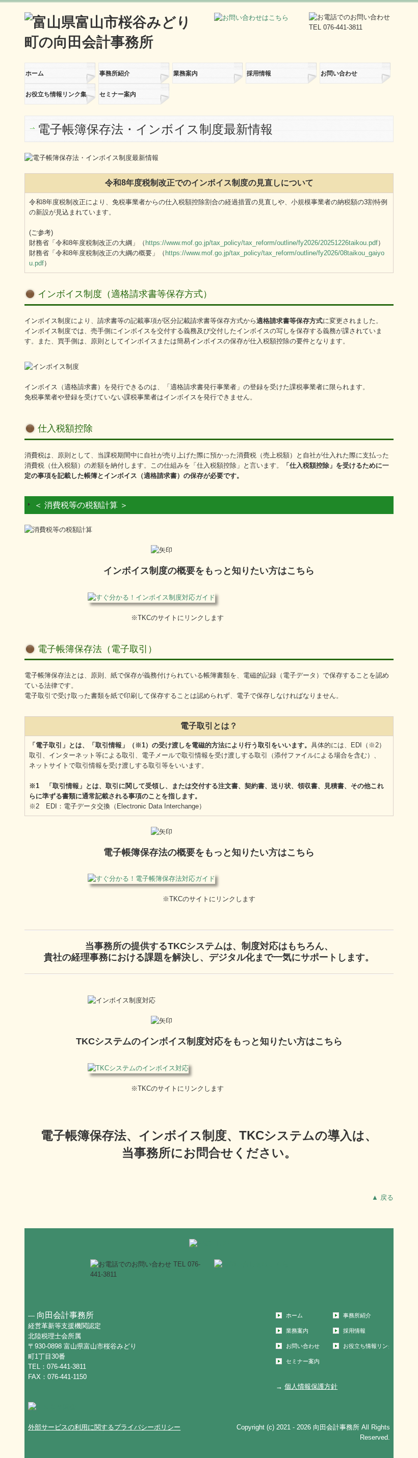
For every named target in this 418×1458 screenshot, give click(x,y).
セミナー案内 (117, 94)
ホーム (34, 73)
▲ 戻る (383, 1197)
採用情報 (259, 73)
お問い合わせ (339, 73)
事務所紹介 (114, 73)
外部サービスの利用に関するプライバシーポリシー (104, 1427)
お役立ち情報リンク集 (56, 94)
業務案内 (185, 73)
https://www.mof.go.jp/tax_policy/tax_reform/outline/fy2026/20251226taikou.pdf (261, 243)
